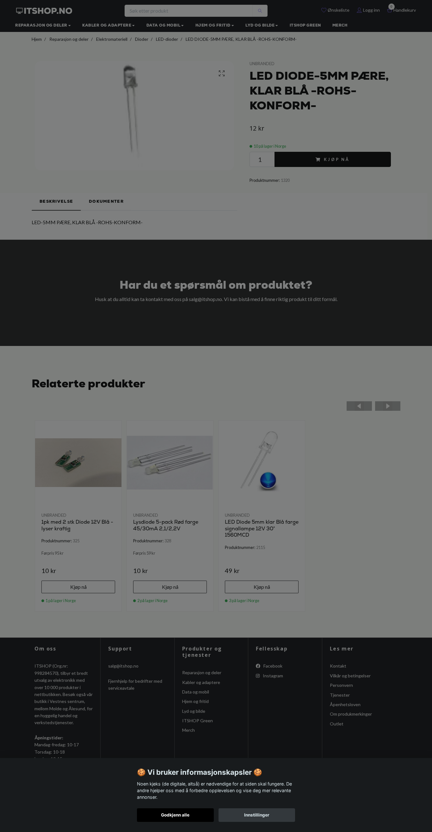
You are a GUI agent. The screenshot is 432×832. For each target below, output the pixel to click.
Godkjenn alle (175, 814)
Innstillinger (256, 814)
